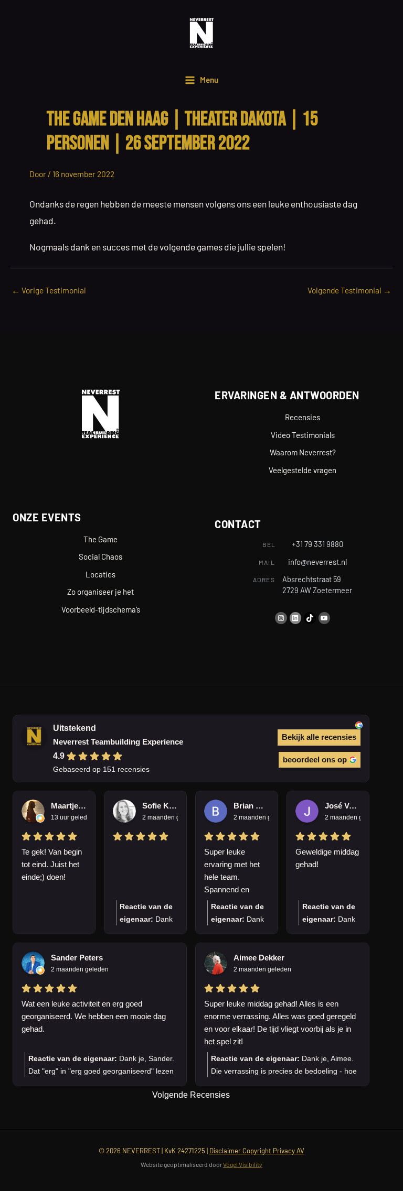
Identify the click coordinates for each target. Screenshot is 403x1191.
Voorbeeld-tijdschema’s (100, 609)
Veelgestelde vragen (302, 470)
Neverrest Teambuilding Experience (118, 741)
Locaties (100, 574)
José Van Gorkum (342, 805)
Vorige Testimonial (49, 290)
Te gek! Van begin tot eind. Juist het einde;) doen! (52, 864)
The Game (100, 539)
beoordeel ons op (315, 759)
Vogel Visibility (242, 1164)
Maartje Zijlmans (69, 805)
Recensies (302, 417)
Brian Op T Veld (251, 805)
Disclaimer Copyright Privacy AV (256, 1150)
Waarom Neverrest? (303, 452)
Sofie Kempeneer (160, 805)
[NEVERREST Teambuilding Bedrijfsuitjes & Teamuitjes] (201, 33)
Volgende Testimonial (349, 290)
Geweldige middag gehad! (327, 858)
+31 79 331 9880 (317, 544)
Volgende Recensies (191, 1094)
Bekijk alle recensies (319, 737)
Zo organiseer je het (100, 591)
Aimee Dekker (259, 957)
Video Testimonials (303, 435)
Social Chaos (100, 556)
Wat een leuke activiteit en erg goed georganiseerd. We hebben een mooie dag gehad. (94, 1016)
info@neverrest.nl (317, 561)
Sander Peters (77, 957)
